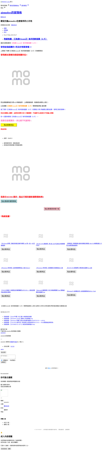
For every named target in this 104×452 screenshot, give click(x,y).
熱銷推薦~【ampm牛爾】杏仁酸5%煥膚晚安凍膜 (18, 316)
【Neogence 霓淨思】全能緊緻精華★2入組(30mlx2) (15, 268)
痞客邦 (12, 342)
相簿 (5, 28)
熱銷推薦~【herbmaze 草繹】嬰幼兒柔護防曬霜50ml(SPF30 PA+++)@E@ (24, 320)
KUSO (12, 346)
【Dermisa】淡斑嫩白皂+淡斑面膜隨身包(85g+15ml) (81, 291)
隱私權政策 (61, 429)
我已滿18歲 (4, 448)
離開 (9, 448)
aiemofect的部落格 (11, 12)
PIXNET (40, 429)
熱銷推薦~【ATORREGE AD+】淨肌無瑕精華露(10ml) (19, 324)
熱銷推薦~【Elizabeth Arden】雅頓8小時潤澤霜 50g (18, 318)
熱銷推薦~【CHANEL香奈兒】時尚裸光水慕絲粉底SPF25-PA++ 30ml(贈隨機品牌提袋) (28, 322)
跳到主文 (3, 17)
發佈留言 (3, 362)
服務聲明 (67, 429)
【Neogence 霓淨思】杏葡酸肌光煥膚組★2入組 (49, 268)
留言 (15, 342)
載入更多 (3, 352)
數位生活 (14, 25)
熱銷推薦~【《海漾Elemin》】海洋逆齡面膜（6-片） (26, 39)
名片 (5, 32)
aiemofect (3, 332)
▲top (2, 349)
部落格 (6, 30)
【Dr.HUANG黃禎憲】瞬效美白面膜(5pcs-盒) (79, 268)
